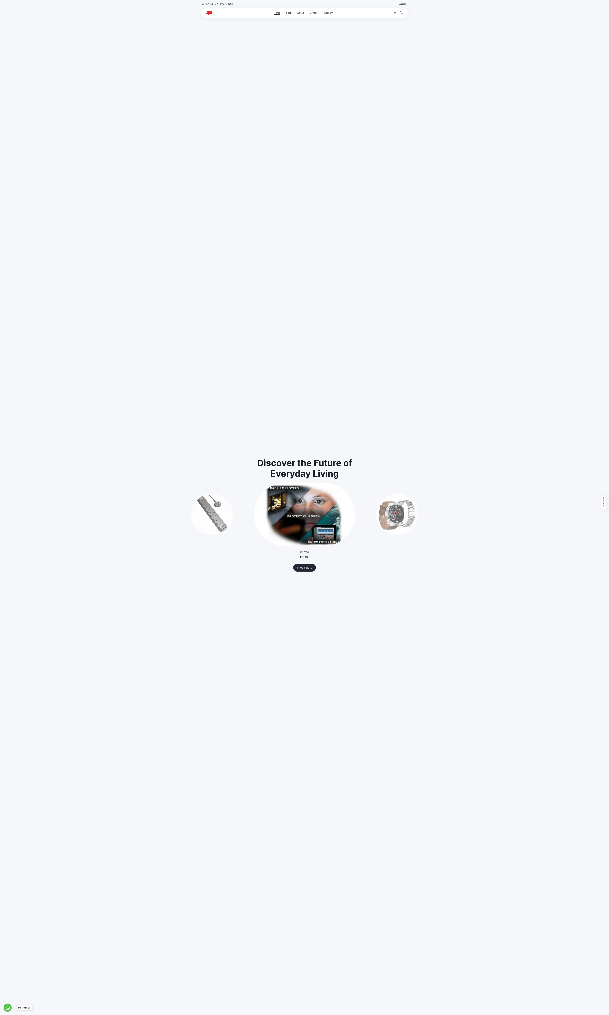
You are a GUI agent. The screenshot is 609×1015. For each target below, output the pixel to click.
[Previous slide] (243, 514)
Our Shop (603, 502)
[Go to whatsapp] (8, 1008)
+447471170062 (225, 4)
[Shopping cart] (402, 13)
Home (277, 12)
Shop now (303, 567)
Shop (289, 12)
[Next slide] (365, 514)
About (300, 12)
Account (403, 4)
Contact (314, 12)
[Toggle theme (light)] (395, 13)
